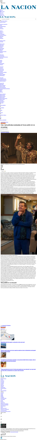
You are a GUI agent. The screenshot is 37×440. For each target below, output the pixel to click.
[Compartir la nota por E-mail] (3, 169)
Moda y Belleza (2, 74)
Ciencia (1, 50)
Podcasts (1, 73)
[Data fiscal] (1, 438)
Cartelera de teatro (3, 79)
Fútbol (1, 60)
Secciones (2, 11)
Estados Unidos (2, 40)
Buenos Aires (2, 43)
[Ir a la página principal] (18, 8)
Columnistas (2, 55)
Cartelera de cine (3, 78)
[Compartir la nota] (1, 167)
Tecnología (2, 69)
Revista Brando (3, 326)
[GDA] (3, 435)
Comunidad (2, 48)
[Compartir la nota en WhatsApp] (2, 167)
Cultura (1, 47)
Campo (1, 33)
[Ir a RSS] (1, 422)
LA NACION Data (3, 26)
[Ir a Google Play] (3, 425)
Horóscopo (2, 70)
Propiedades (2, 34)
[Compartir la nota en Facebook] (1, 169)
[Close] (1, 371)
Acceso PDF (2, 83)
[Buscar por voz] (36, 19)
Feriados (1, 71)
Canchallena (2, 63)
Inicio (2, 10)
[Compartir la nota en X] (2, 169)
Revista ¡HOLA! (2, 95)
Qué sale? (1, 77)
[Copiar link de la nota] (1, 168)
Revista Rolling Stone (3, 98)
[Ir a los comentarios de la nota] (2, 165)
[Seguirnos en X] (1, 416)
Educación (2, 46)
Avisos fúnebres (2, 85)
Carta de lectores (3, 87)
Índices (1, 37)
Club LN (2, 14)
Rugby (1, 61)
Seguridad (2, 45)
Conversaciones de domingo (5, 88)
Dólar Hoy (1, 31)
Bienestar (1, 49)
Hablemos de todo (3, 51)
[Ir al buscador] (2, 4)
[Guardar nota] (1, 165)
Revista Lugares (2, 96)
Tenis (1, 62)
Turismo (1, 67)
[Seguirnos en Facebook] (1, 413)
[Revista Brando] (3, 123)
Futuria (1, 30)
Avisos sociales (2, 86)
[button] (18, 68)
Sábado (1, 89)
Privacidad (16, 431)
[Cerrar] (15, 17)
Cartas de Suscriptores (4, 57)
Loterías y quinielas (3, 72)
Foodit (2, 12)
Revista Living (2, 97)
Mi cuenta (2, 15)
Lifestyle (6, 122)
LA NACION (3, 122)
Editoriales (2, 54)
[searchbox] (18, 19)
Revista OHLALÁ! (3, 94)
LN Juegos (1, 66)
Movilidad (1, 36)
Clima (1, 25)
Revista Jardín (2, 99)
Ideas (1, 90)
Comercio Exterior (3, 35)
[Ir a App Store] (3, 427)
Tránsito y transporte (3, 24)
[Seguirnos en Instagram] (1, 419)
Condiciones (12, 431)
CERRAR (1, 0)
